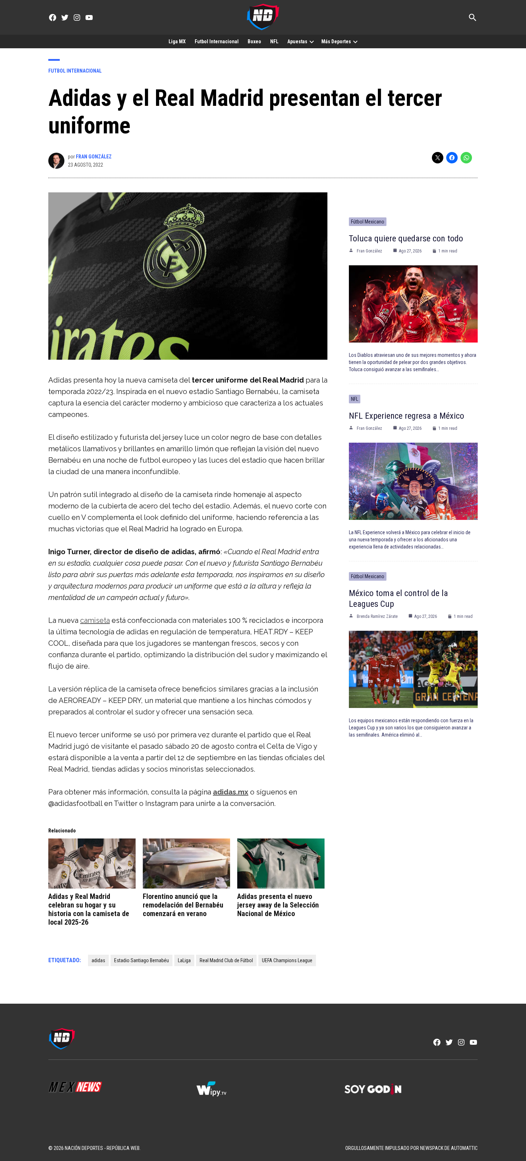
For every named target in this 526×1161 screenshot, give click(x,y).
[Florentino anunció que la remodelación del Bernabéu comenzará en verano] (186, 863)
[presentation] (311, 41)
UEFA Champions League (287, 960)
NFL (274, 41)
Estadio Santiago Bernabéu (141, 960)
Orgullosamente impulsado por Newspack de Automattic (411, 1148)
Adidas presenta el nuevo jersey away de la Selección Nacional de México (278, 905)
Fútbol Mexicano (367, 222)
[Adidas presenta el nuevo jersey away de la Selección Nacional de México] (281, 863)
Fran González (94, 156)
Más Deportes (336, 41)
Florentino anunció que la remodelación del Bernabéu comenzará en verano (183, 905)
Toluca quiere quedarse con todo (406, 238)
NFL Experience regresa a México (406, 416)
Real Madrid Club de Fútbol (226, 960)
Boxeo (254, 41)
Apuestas (297, 41)
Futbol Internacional (217, 41)
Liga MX (177, 41)
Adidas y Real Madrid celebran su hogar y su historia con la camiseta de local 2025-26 (88, 909)
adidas (98, 960)
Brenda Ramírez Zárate (377, 616)
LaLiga (184, 960)
